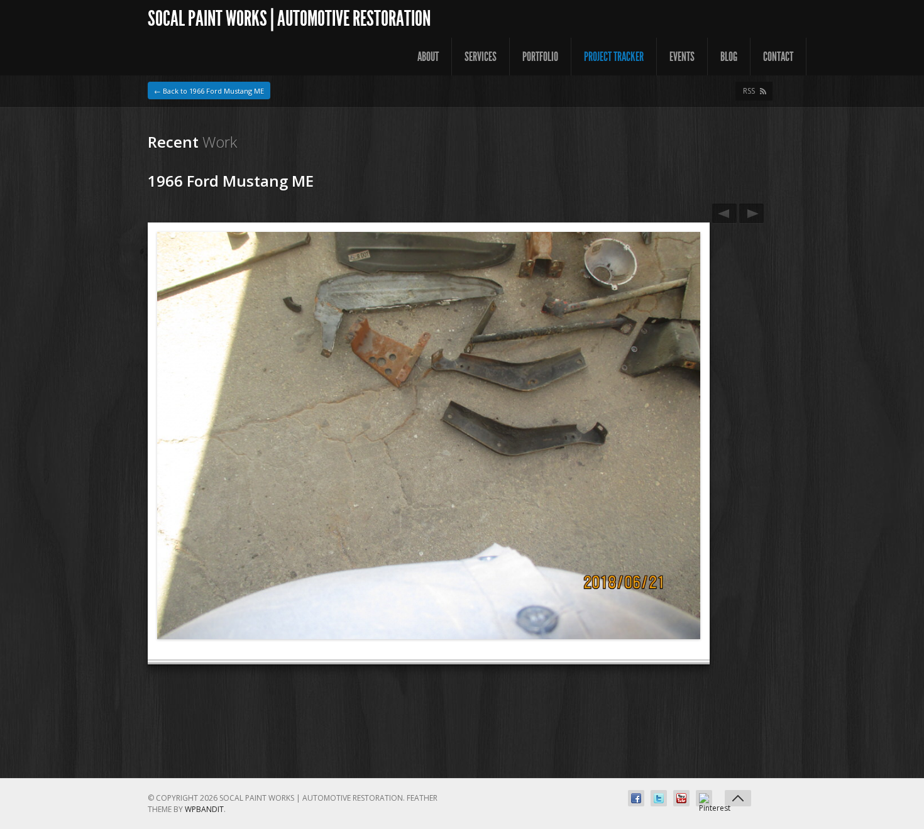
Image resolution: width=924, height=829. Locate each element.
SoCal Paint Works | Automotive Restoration (289, 18)
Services (481, 56)
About (428, 56)
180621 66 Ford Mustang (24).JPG (751, 213)
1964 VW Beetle (724, 213)
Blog (728, 56)
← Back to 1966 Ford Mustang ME (209, 91)
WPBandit (204, 809)
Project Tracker (614, 56)
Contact (778, 56)
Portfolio (540, 56)
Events (682, 56)
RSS (749, 90)
